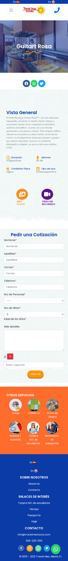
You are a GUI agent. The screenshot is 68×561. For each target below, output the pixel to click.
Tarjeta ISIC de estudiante (34, 503)
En (50, 2)
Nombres (10, 240)
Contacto (34, 490)
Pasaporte (34, 515)
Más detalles (12, 326)
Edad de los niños (15, 319)
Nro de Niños (12, 308)
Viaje (34, 521)
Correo (9, 267)
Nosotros (34, 484)
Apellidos (10, 253)
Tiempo (34, 509)
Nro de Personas (15, 294)
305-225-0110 (34, 541)
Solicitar (35, 374)
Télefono (10, 281)
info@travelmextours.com (34, 534)
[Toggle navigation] (11, 10)
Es (14, 2)
